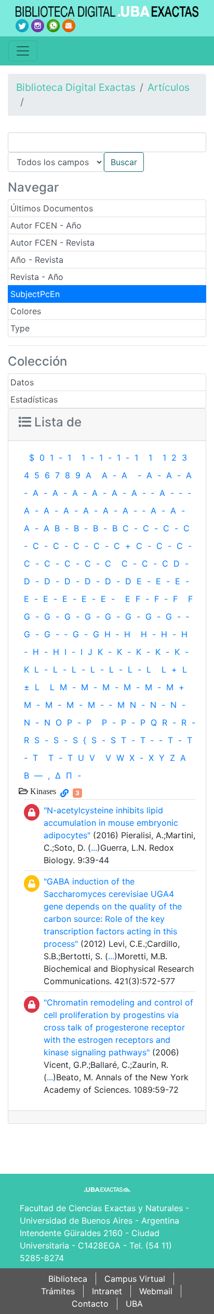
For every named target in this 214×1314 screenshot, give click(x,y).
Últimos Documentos (51, 208)
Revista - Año (36, 277)
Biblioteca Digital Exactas (76, 87)
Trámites (58, 1291)
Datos (22, 382)
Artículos (169, 87)
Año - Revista (36, 259)
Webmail (155, 1291)
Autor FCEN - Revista (52, 242)
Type (20, 328)
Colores (25, 311)
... (94, 847)
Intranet (107, 1291)
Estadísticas (34, 399)
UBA (134, 1303)
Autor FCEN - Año (46, 225)
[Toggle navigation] (22, 51)
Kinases (42, 791)
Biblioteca (67, 1278)
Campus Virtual (134, 1278)
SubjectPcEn (35, 294)
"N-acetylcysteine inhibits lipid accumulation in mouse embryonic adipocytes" (111, 822)
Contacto (90, 1303)
